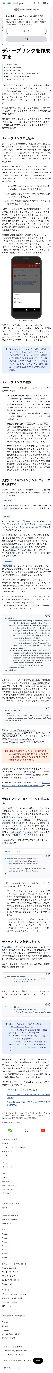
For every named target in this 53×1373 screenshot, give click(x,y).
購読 (38, 1360)
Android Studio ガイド (10, 1268)
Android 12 (6, 1254)
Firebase (5, 1330)
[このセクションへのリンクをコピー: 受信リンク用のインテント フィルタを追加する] (19, 484)
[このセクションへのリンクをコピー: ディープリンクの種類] (33, 382)
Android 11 (6, 1258)
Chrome (5, 1326)
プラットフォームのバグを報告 (14, 1294)
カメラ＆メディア (9, 1189)
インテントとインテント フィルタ (22, 1090)
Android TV (6, 1223)
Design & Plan (24, 45)
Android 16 (6, 1238)
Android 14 (6, 1246)
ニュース (5, 1159)
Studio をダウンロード (10, 1280)
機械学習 (5, 1181)
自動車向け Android (9, 1219)
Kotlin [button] (7, 851)
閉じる (26, 31)
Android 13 (6, 1250)
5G (3, 1197)
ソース (4, 1155)
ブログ (4, 1163)
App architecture (39, 45)
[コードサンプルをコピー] (49, 615)
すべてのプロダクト (9, 1338)
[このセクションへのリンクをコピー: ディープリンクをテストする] (42, 942)
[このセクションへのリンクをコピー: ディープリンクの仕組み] (36, 138)
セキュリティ (7, 1151)
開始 (27, 39)
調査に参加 (6, 1306)
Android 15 (6, 1242)
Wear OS (5, 1212)
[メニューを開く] (3, 3)
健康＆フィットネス (10, 1185)
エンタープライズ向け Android (14, 1147)
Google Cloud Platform (11, 1334)
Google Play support (10, 1302)
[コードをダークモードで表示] (46, 615)
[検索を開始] (34, 2)
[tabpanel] (26, 866)
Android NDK (7, 1284)
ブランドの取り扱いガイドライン (16, 1351)
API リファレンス (8, 1276)
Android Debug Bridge (11, 947)
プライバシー (7, 1193)
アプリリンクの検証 (34, 1074)
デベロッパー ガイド (10, 1272)
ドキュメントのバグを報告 (12, 1298)
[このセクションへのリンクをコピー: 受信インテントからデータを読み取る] (7, 803)
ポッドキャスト (8, 1167)
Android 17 (6, 1234)
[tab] (7, 851)
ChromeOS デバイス (10, 1216)
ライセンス (19, 1347)
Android (5, 1143)
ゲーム (4, 1177)
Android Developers (9, 45)
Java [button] (18, 851)
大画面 (4, 1208)
